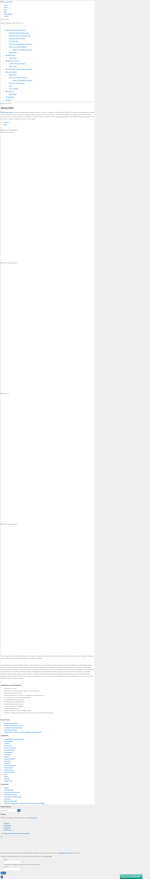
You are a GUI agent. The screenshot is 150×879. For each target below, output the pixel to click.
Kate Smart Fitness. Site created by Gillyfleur (17, 833)
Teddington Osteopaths (10, 794)
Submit (3, 873)
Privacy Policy (48, 856)
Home (5, 5)
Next (5, 124)
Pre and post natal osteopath (12, 792)
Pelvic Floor (7, 761)
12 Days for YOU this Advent (17, 83)
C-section (6, 743)
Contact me (9, 100)
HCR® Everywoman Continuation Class (20, 35)
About (5, 7)
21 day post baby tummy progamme (14, 739)
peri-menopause (8, 769)
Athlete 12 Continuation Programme (22, 49)
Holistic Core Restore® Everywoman (16, 30)
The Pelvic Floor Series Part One (13, 727)
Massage (6, 756)
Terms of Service (13, 88)
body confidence (8, 741)
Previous (6, 122)
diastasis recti (8, 745)
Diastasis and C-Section (12, 60)
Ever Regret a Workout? (10, 730)
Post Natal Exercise (9, 772)
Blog (5, 11)
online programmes (9, 759)
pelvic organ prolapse (10, 765)
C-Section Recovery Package (17, 63)
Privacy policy (33, 817)
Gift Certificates (10, 97)
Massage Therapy (11, 55)
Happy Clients (13, 52)
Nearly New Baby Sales (10, 801)
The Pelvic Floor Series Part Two (13, 725)
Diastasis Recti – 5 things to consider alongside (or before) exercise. (23, 732)
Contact (6, 16)
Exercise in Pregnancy (10, 748)
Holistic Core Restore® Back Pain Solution (20, 44)
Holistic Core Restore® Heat (16, 38)
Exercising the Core (9, 750)
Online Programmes (11, 72)
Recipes (6, 776)
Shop (5, 9)
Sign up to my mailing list (131, 876)
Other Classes (9, 91)
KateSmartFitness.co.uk (65, 853)
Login (10, 86)
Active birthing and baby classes (13, 796)
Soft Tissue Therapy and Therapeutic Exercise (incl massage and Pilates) (24, 803)
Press (5, 774)
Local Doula (7, 798)
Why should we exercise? (11, 723)
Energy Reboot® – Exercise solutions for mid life (19, 69)
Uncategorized (8, 780)
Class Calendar (8, 14)
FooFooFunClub (8, 790)
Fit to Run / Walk (13, 41)
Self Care (6, 778)
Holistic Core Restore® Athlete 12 (18, 47)
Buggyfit (6, 788)
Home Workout (8, 752)
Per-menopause (8, 767)
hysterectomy (8, 754)
